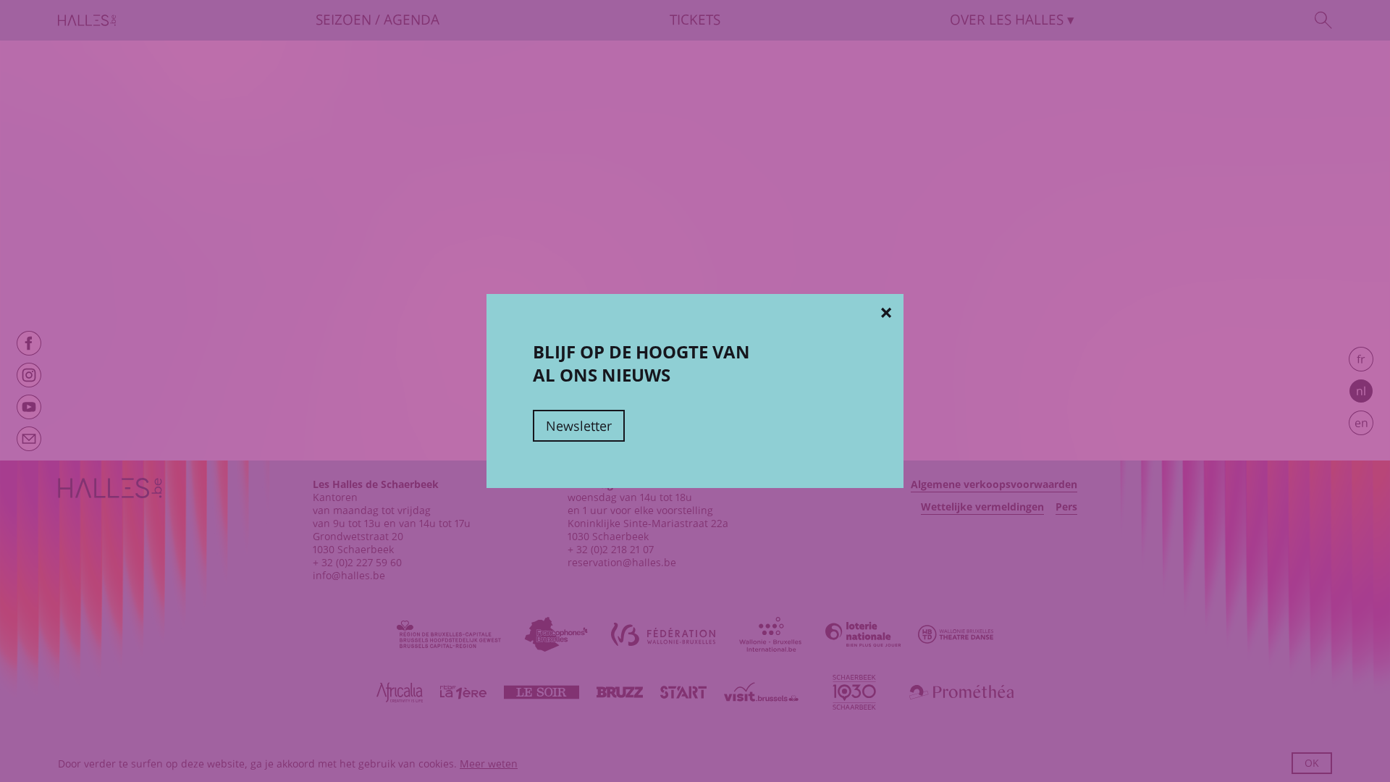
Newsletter (579, 425)
